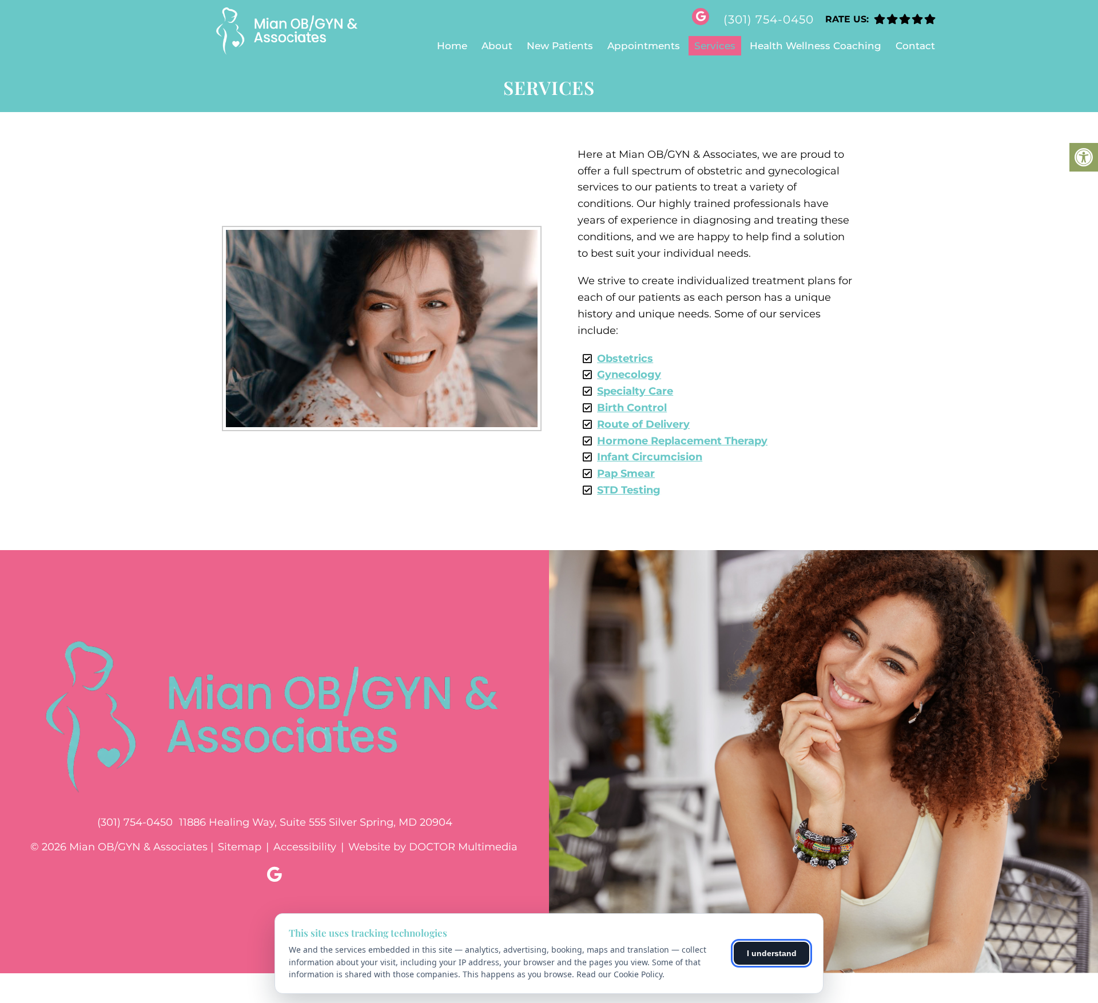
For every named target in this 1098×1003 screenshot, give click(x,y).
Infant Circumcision (649, 457)
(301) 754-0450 (768, 19)
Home (452, 45)
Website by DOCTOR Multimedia (433, 847)
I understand (772, 953)
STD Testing (629, 490)
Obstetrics (625, 358)
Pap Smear (626, 473)
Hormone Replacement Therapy (682, 441)
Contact (915, 45)
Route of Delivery (643, 424)
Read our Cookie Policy (619, 974)
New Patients (560, 45)
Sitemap (239, 847)
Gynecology (629, 374)
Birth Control (632, 407)
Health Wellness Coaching (815, 45)
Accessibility (304, 847)
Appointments (643, 45)
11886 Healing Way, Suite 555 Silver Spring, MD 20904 (315, 822)
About (497, 45)
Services (714, 45)
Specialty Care (635, 391)
